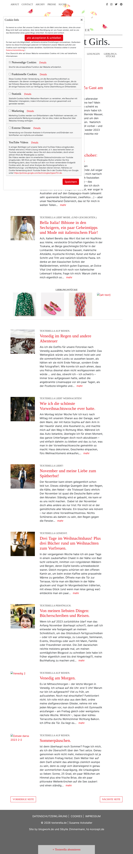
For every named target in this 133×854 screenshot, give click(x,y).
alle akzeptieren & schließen (44, 37)
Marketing (17, 110)
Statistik (16, 93)
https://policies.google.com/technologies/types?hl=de (38, 173)
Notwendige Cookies (23, 62)
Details (42, 62)
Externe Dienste (20, 127)
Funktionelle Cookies (24, 74)
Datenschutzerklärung (15, 50)
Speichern (71, 181)
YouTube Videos (18, 142)
